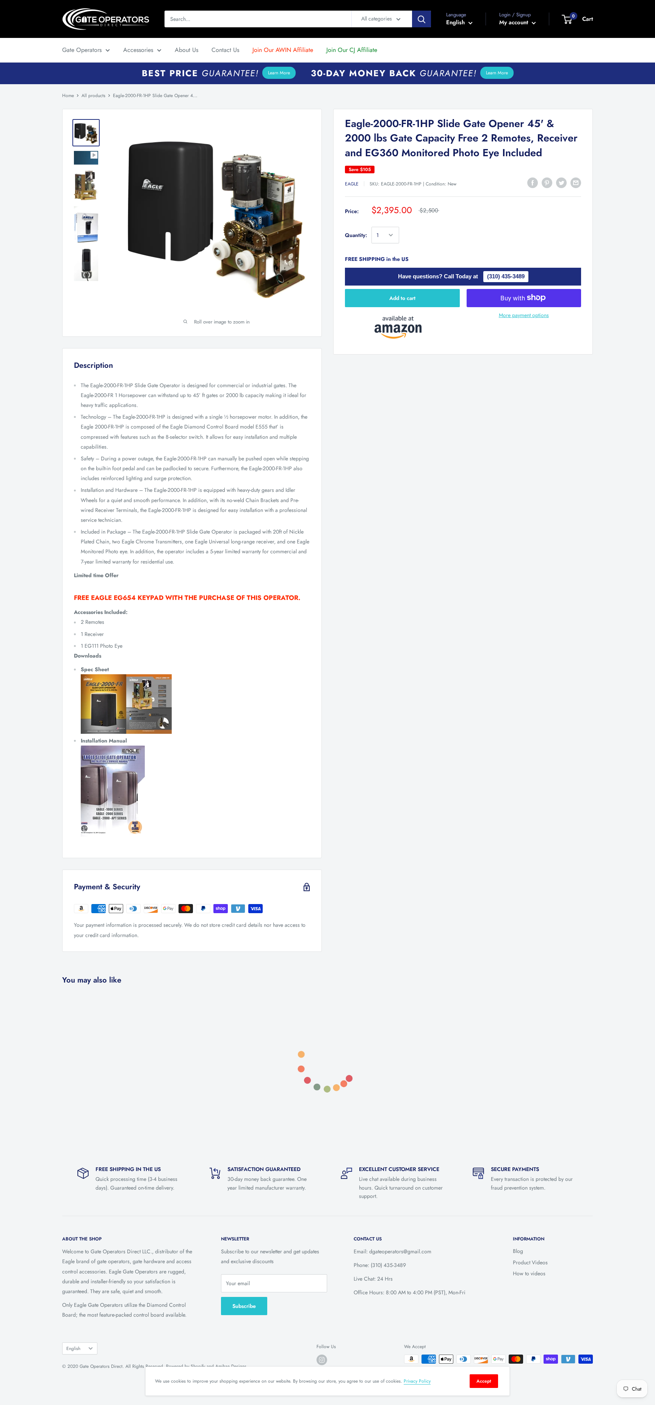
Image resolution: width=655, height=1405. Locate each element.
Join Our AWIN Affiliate (282, 50)
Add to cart (402, 297)
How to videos (529, 1273)
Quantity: (356, 235)
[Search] (421, 19)
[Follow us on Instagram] (322, 1360)
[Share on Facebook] (532, 182)
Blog (518, 1251)
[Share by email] (575, 182)
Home (68, 95)
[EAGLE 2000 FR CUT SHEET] (195, 704)
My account (514, 22)
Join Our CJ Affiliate (351, 50)
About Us (186, 50)
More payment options (524, 315)
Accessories (138, 50)
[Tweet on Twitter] (561, 182)
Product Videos (530, 1262)
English (73, 1348)
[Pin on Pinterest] (547, 182)
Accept (483, 1381)
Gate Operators (82, 50)
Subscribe (244, 1306)
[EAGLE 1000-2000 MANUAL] (195, 791)
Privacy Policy (417, 1381)
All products (93, 95)
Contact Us (225, 50)
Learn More (279, 72)
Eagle (352, 183)
